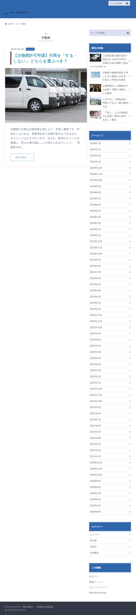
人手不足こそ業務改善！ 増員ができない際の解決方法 (115, 103)
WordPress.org (97, 592)
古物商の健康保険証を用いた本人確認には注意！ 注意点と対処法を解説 (115, 76)
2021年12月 (96, 388)
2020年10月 (96, 474)
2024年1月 (95, 235)
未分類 (93, 540)
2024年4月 (95, 217)
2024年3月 (95, 223)
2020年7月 (95, 493)
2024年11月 (96, 174)
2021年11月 (96, 395)
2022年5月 (95, 358)
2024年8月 (95, 192)
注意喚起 (94, 552)
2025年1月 (95, 161)
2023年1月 (95, 309)
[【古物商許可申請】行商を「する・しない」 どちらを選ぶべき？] (46, 120)
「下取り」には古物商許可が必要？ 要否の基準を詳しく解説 (115, 116)
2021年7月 (95, 419)
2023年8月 (95, 265)
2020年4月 (95, 511)
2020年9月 (95, 481)
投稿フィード (96, 581)
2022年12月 (96, 315)
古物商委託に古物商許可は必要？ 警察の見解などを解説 (115, 89)
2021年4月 (95, 438)
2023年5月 (95, 284)
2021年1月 (95, 456)
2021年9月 (95, 407)
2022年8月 (95, 339)
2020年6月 (95, 499)
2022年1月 (95, 382)
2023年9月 (95, 259)
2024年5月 (95, 210)
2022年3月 (95, 370)
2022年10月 (96, 327)
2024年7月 (95, 198)
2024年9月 (95, 186)
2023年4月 (95, 290)
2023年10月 (96, 253)
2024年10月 (96, 180)
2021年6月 (95, 425)
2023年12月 (96, 241)
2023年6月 (95, 278)
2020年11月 (96, 468)
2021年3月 (95, 444)
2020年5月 (95, 505)
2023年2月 (95, 302)
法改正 (93, 546)
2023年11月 (96, 247)
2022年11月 (96, 321)
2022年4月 (95, 364)
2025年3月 (95, 155)
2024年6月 (95, 204)
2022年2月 (95, 376)
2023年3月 (95, 296)
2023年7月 (95, 272)
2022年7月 (95, 345)
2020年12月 (96, 462)
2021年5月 (95, 431)
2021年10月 (96, 401)
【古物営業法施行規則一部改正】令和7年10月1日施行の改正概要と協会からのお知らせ (109, 61)
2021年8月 (95, 413)
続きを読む (21, 157)
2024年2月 (95, 229)
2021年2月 (95, 450)
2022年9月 (95, 333)
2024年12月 (96, 167)
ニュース (94, 534)
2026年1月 (95, 143)
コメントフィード (98, 587)
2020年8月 (95, 487)
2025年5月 (95, 149)
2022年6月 (95, 352)
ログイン (93, 576)
